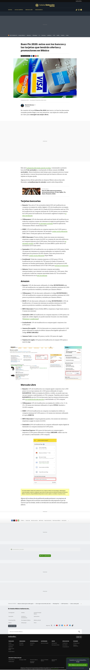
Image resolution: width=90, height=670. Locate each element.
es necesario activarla (46, 223)
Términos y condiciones (30, 319)
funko (67, 35)
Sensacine (32, 643)
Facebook (31, 56)
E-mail (38, 56)
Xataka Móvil (11, 645)
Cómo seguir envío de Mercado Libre (43, 603)
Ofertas (10, 9)
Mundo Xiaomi (11, 651)
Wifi (54, 35)
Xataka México (11, 659)
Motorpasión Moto (55, 645)
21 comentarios (26, 56)
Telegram (81, 10)
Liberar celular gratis (74, 603)
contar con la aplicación (59, 231)
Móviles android (37, 620)
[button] (30, 105)
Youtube (57, 625)
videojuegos (23, 622)
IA (39, 35)
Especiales (10, 616)
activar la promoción (61, 265)
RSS (65, 625)
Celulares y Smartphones (24, 617)
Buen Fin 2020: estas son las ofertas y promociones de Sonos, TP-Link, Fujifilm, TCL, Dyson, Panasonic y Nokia (54, 192)
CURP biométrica (64, 603)
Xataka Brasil (11, 661)
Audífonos (49, 35)
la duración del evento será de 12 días (38, 168)
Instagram (79, 10)
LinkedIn (70, 625)
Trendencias (65, 643)
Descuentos (35, 520)
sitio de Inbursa (42, 275)
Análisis (23, 612)
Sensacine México (34, 659)
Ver (45, 555)
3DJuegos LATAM (22, 659)
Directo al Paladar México (44, 660)
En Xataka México (45, 188)
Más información (54, 668)
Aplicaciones (36, 616)
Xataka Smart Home (11, 649)
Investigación (11, 612)
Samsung (43, 35)
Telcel (35, 622)
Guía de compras (19, 9)
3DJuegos (21, 643)
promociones (48, 520)
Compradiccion (66, 646)
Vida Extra (21, 645)
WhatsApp (35, 35)
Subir (78, 637)
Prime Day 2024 (11, 620)
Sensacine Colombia (32, 662)
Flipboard (36, 56)
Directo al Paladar (44, 643)
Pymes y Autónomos (75, 645)
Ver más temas (12, 626)
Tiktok (76, 10)
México (10, 622)
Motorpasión (54, 643)
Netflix (58, 35)
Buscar (79, 631)
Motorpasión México (54, 660)
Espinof (31, 645)
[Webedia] (79, 1)
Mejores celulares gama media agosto (26, 603)
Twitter (33, 56)
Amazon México (39, 9)
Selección (45, 5)
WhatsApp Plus (56, 603)
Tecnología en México (25, 620)
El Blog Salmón (76, 643)
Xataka (9, 643)
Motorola (29, 35)
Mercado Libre (29, 9)
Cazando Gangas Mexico (37, 613)
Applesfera (10, 646)
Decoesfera (65, 645)
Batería (62, 35)
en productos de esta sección (34, 399)
